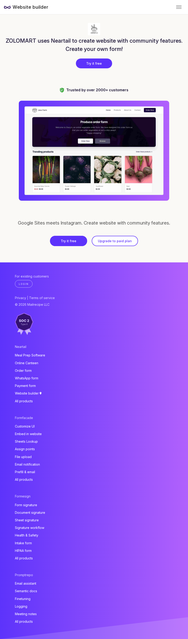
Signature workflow (29, 528)
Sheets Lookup (26, 441)
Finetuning (22, 599)
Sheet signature (27, 520)
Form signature (26, 505)
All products (24, 401)
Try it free (94, 63)
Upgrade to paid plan (115, 241)
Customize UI (25, 426)
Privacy (20, 298)
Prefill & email (25, 472)
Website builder (30, 7)
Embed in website (28, 434)
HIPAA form (23, 551)
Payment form (25, 386)
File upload (23, 457)
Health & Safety (26, 535)
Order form (23, 370)
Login (24, 284)
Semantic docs (26, 591)
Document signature (30, 512)
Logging (21, 606)
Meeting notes (26, 614)
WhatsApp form (26, 378)
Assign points (25, 449)
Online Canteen (26, 363)
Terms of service (42, 298)
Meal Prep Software (30, 355)
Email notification (27, 464)
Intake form (23, 543)
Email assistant (25, 583)
